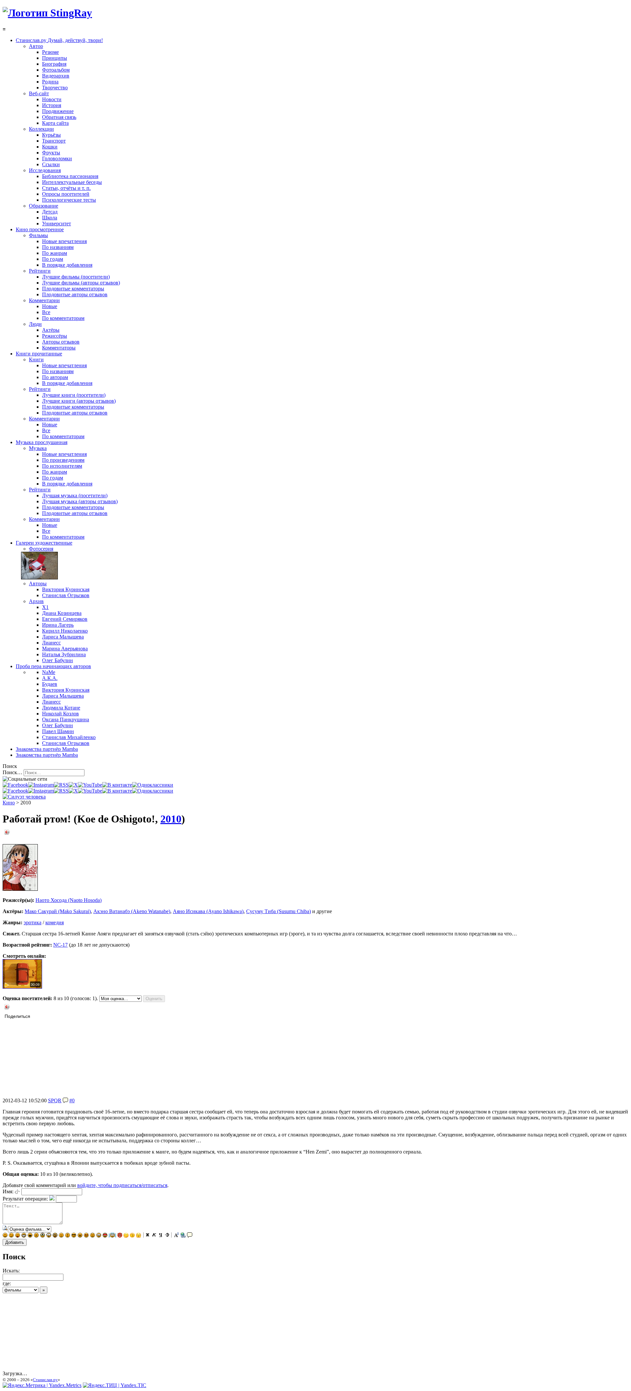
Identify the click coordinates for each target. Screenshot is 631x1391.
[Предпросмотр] (5, 1229)
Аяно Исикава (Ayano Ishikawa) (208, 911)
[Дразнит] (17, 1236)
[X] (73, 785)
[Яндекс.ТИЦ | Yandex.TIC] (114, 1385)
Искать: (11, 1270)
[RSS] (61, 785)
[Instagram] (41, 785)
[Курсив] (154, 1236)
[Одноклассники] (152, 785)
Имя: (8, 1191)
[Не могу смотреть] (138, 1236)
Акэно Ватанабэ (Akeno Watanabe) (131, 911)
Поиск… (12, 772)
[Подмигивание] (11, 1236)
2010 (170, 819)
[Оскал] (23, 1236)
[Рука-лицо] (132, 1236)
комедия (54, 922)
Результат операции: (25, 1198)
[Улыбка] (5, 1236)
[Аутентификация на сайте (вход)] (24, 796)
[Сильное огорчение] (42, 1236)
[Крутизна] (73, 1236)
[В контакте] (117, 785)
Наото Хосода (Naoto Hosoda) (68, 900)
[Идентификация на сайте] (17, 1191)
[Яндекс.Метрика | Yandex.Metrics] (42, 1385)
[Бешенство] (86, 1236)
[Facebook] (15, 785)
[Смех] (30, 1236)
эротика (32, 922)
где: (7, 1283)
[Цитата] (189, 1236)
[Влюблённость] (105, 1236)
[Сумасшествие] (55, 1236)
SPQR (54, 1100)
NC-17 (60, 945)
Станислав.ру (45, 1379)
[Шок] (48, 1236)
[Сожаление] (98, 1236)
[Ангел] (112, 1236)
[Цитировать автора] (65, 1100)
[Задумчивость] (126, 1236)
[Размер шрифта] (176, 1236)
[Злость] (80, 1236)
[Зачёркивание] (167, 1236)
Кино (9, 802)
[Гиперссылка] (183, 1236)
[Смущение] (92, 1236)
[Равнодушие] (61, 1236)
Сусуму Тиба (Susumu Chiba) (278, 911)
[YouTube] (90, 785)
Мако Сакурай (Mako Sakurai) (58, 911)
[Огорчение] (36, 1236)
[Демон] (119, 1236)
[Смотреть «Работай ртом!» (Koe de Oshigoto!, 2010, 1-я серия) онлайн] (22, 987)
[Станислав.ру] (47, 13)
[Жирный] (147, 1236)
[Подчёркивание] (160, 1236)
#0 (72, 1100)
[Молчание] (67, 1236)
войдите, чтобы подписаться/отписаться (122, 1185)
